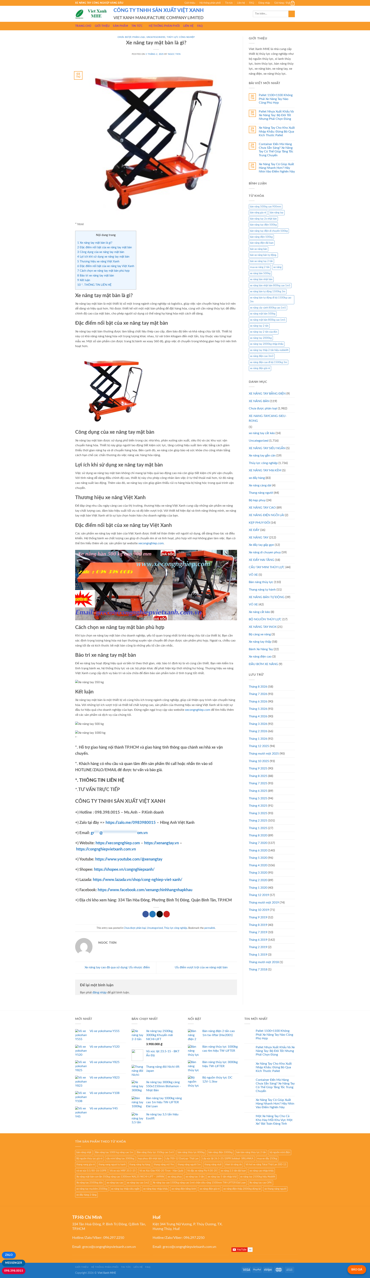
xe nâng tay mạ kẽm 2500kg (91, 1189)
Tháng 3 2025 (258, 813)
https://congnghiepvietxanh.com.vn (106, 849)
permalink (209, 928)
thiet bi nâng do (233, 1164)
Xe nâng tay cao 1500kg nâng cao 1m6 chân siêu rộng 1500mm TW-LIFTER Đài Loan (199, 1183)
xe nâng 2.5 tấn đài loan (233, 1171)
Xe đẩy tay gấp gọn (261, 544)
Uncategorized (155, 37)
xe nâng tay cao (115, 1183)
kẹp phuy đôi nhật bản (150, 1158)
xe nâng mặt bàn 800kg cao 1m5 (267, 320)
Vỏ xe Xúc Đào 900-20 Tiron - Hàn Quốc (161, 1171)
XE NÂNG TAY (258, 537)
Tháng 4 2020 (258, 865)
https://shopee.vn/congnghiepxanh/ (124, 869)
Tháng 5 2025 (258, 798)
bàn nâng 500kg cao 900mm (265, 206)
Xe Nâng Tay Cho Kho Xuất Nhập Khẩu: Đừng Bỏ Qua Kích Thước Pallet (277, 131)
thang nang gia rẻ (85, 1164)
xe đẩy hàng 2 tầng (86, 1195)
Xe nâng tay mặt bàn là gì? (94, 242)
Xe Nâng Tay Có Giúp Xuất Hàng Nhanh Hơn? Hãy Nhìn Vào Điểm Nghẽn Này (277, 168)
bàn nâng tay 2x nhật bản (263, 219)
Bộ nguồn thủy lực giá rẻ (89, 1158)
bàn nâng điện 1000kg (220, 1152)
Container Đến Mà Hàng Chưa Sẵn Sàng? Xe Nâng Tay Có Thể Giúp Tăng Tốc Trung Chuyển (276, 150)
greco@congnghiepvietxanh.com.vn (109, 1247)
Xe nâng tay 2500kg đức (89, 1183)
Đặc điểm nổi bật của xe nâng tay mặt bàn (104, 247)
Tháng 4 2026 (258, 716)
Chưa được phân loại (131, 37)
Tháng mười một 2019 (264, 902)
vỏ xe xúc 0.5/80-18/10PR (91, 1171)
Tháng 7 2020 (258, 842)
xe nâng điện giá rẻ (260, 368)
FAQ (251, 3)
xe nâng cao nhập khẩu (262, 1171)
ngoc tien (174, 54)
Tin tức (229, 3)
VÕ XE (253, 574)
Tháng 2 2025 (258, 820)
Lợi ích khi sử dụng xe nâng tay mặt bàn (103, 256)
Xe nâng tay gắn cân (262, 455)
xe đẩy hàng (257, 477)
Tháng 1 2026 (258, 738)
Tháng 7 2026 (258, 694)
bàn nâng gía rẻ (258, 212)
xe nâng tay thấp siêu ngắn (125, 1189)
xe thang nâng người (275, 1189)
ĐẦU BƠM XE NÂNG (263, 664)
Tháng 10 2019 (259, 909)
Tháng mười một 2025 (264, 753)
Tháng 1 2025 (258, 828)
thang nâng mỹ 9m (164, 1164)
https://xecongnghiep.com (118, 843)
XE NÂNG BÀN (259, 401)
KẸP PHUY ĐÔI (259, 522)
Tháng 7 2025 (258, 783)
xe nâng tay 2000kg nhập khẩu (266, 344)
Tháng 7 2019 (258, 932)
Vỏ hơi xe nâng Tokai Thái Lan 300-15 (266, 1164)
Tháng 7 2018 (258, 969)
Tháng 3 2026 (258, 723)
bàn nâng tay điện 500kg (263, 225)
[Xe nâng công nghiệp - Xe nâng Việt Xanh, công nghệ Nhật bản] (91, 13)
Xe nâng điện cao (260, 656)
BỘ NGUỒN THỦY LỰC (265, 619)
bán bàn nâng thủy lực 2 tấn (251, 1152)
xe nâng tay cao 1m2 (138, 1183)
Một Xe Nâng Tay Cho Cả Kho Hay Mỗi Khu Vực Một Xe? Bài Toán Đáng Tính (274, 1120)
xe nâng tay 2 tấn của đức (263, 332)
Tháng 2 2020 (258, 880)
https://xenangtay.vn (161, 843)
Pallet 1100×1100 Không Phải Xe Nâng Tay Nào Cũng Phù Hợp (276, 99)
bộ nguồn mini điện (280, 1152)
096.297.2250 (113, 1238)
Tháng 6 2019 (258, 939)
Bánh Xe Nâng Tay (261, 649)
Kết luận (83, 280)
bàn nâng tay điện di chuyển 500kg (269, 231)
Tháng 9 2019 (258, 917)
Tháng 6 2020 (258, 850)
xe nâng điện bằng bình (184, 1189)
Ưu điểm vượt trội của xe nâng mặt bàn (201, 967)
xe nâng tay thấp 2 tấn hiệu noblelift (269, 350)
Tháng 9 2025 (258, 768)
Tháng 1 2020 (258, 887)
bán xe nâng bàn (258, 249)
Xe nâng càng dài (260, 485)
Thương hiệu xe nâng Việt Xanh (98, 261)
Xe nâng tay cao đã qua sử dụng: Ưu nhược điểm (117, 967)
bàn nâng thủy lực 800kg (191, 1152)
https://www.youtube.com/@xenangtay (128, 859)
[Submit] (291, 14)
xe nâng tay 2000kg (261, 338)
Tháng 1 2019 (258, 954)
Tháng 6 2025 (258, 790)
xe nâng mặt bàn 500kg (262, 314)
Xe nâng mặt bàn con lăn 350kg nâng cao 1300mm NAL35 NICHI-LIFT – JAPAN (120, 1177)
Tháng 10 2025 (259, 761)
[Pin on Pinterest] (166, 914)
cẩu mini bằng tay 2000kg (120, 1158)
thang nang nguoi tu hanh (112, 1164)
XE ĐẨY (254, 530)
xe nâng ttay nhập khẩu (155, 1189)
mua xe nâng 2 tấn (260, 267)
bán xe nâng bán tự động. (263, 255)
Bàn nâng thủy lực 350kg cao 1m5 (155, 1152)
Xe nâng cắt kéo (259, 612)
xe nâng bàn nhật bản (261, 279)
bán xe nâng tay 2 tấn (261, 261)
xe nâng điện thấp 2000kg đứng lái (242, 1189)
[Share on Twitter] (152, 914)
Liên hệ (241, 3)
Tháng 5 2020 (258, 857)
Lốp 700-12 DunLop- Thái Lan (181, 1158)
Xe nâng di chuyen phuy (265, 552)
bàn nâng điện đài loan (261, 243)
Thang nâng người (261, 492)
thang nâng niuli (212, 1164)
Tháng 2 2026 (258, 731)
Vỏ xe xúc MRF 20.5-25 (123, 1171)
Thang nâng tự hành (262, 589)
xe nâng (277, 267)
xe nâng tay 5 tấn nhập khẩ (222, 1177)
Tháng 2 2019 (258, 947)
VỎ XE (253, 604)
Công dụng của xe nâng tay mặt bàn (100, 252)
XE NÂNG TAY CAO (262, 507)
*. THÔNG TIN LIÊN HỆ (94, 284)
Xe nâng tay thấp (260, 641)
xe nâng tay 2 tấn (259, 326)
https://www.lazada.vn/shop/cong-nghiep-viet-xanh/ (137, 880)
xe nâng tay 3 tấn (195, 1177)
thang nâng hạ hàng (139, 1164)
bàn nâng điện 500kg (261, 237)
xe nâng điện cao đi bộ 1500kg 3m (268, 362)
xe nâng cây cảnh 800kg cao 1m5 (268, 308)
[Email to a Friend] (159, 914)
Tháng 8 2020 (258, 835)
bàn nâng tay (276, 212)
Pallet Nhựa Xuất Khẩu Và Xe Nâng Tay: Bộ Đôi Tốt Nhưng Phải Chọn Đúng (276, 115)
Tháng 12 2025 (259, 746)
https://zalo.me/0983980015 (131, 823)
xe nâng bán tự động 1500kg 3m (267, 291)
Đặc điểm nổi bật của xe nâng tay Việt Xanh (105, 266)
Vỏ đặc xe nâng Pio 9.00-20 (202, 1171)
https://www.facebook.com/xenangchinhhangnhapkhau (145, 890)
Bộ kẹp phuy (257, 500)
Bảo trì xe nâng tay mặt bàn (95, 275)
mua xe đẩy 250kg (267, 1158)
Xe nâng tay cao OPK (260, 1183)
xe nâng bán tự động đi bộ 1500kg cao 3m (270, 300)
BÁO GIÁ (356, 1269)
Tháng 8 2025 (258, 776)
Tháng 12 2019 (259, 895)
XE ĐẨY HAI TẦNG (261, 559)
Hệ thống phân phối (210, 3)
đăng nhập (99, 992)
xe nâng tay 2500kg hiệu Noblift (257, 1177)
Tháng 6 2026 (258, 701)
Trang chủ (83, 26)
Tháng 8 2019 (258, 924)
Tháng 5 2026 (258, 708)
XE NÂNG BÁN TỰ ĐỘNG (266, 597)
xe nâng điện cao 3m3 (261, 356)
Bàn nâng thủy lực (261, 582)
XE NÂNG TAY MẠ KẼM (265, 470)
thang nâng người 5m (189, 1164)
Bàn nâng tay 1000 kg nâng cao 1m (114, 1152)
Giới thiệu (189, 3)
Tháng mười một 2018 (264, 962)
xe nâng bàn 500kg (260, 273)
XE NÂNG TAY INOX (263, 626)
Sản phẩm (120, 26)
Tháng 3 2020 (258, 872)
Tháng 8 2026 (258, 686)
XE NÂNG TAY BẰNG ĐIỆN (267, 393)
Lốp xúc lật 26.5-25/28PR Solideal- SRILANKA (227, 1158)
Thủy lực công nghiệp (181, 37)
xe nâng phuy (175, 1177)
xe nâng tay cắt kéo (262, 433)
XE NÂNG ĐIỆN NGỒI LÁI (266, 515)
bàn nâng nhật (83, 1152)
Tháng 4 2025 (258, 805)
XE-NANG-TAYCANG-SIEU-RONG (268, 418)
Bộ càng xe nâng (260, 634)
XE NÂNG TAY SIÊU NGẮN (267, 448)
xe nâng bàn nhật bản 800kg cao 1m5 (270, 285)
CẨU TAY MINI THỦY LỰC (267, 567)
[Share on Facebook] (145, 914)
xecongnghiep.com (151, 543)
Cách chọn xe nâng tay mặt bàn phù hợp (103, 270)
